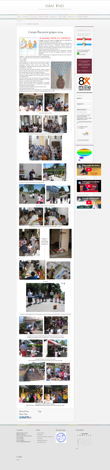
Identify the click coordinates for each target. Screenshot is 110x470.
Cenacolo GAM (40, 433)
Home (19, 17)
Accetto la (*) (84, 122)
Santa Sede (39, 438)
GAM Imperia (40, 434)
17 (78, 443)
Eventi (19, 21)
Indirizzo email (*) (81, 109)
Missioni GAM (43, 17)
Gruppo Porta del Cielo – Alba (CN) (45, 436)
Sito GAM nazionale (41, 442)
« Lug (77, 448)
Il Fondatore (53, 17)
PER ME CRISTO (82, 17)
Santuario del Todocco (42, 440)
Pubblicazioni (71, 17)
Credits (17, 459)
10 (78, 441)
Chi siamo (26, 17)
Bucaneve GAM (23, 23)
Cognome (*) (80, 104)
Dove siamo (34, 17)
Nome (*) (79, 98)
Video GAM (62, 17)
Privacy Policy (88, 121)
